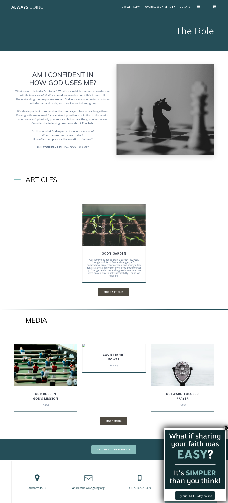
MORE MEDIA (114, 421)
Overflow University (160, 6)
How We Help (129, 6)
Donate (185, 6)
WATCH (47, 365)
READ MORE (113, 224)
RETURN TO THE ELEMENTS (114, 449)
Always (27, 7)
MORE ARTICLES (114, 292)
